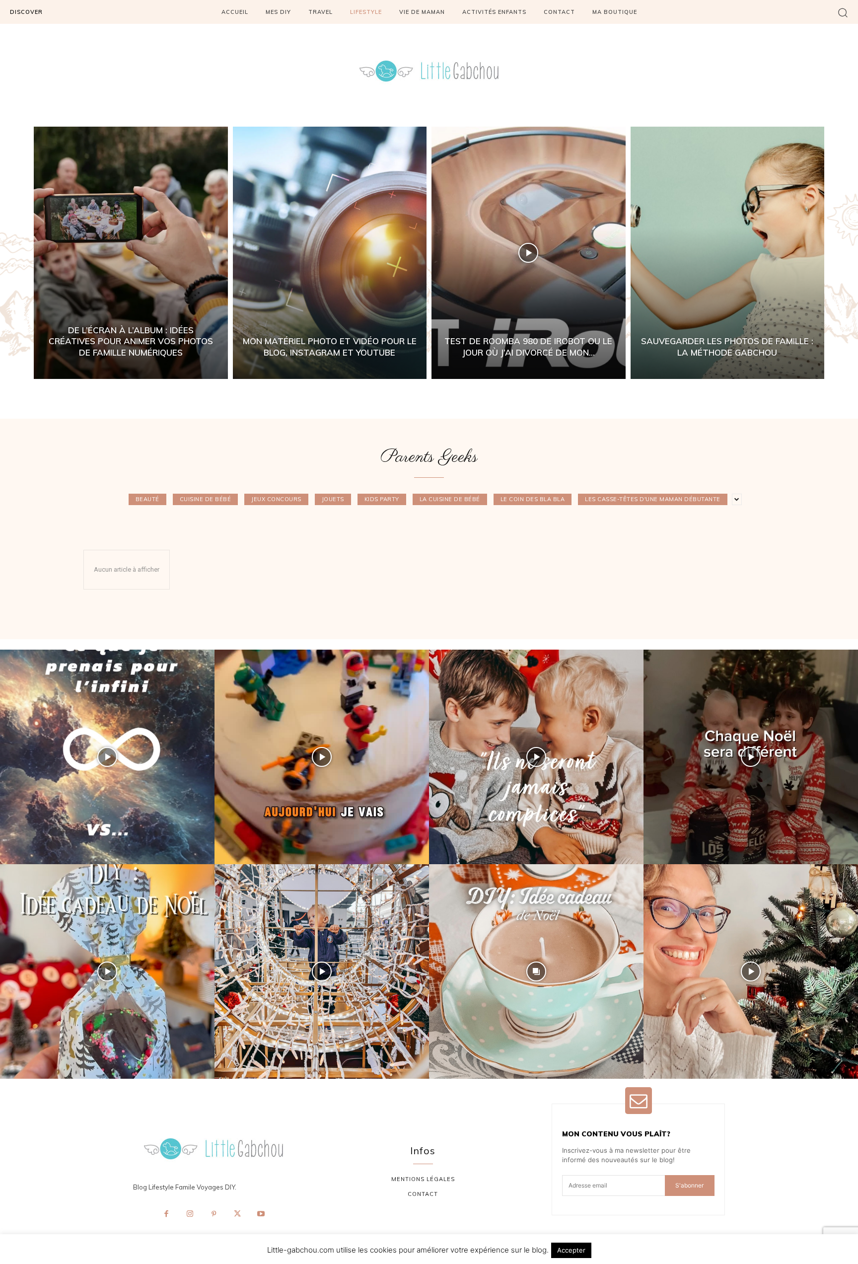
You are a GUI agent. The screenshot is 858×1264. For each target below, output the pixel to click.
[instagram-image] (107, 757)
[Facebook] (166, 1214)
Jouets (333, 499)
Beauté (147, 499)
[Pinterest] (213, 1214)
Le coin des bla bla (532, 499)
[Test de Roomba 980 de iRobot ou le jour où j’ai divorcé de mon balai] (528, 253)
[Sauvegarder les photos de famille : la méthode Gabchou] (728, 253)
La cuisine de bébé (450, 499)
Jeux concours (276, 499)
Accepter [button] (571, 1250)
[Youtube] (260, 1214)
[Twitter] (237, 1214)
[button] (843, 12)
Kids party (381, 499)
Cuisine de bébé (205, 499)
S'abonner (689, 1185)
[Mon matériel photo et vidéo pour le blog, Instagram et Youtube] (330, 253)
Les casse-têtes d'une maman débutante (652, 499)
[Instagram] (190, 1214)
